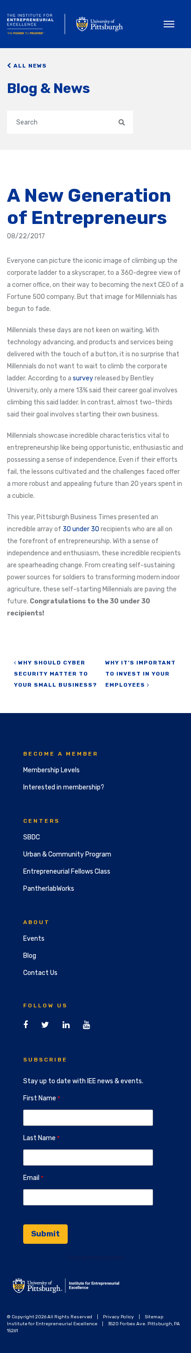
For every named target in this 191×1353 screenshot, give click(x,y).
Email (31, 1178)
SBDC (31, 837)
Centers (41, 821)
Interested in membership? (63, 787)
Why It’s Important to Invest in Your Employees (140, 673)
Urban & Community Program (67, 854)
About (36, 922)
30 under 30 (81, 529)
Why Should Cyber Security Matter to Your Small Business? (55, 673)
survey (83, 378)
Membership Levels (51, 770)
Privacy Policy (118, 1317)
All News (29, 65)
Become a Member (60, 754)
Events (34, 939)
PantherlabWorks (48, 889)
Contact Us (40, 973)
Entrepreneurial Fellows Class (66, 871)
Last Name (39, 1138)
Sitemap (154, 1317)
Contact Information (96, 1257)
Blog (29, 956)
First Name (39, 1098)
